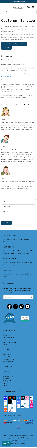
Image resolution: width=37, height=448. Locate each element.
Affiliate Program (8, 376)
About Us (6, 371)
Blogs (5, 383)
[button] (29, 6)
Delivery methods (7, 44)
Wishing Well (7, 381)
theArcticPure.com (24, 441)
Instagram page (6, 76)
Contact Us (6, 335)
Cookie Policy (7, 354)
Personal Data (7, 357)
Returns (6, 47)
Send (6, 223)
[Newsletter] (31, 297)
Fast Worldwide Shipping (18, 1)
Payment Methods (8, 337)
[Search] (34, 12)
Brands (5, 385)
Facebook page (26, 74)
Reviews (5, 374)
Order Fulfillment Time (9, 342)
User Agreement (8, 361)
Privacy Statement (8, 359)
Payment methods (20, 44)
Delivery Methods (8, 340)
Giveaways (6, 378)
